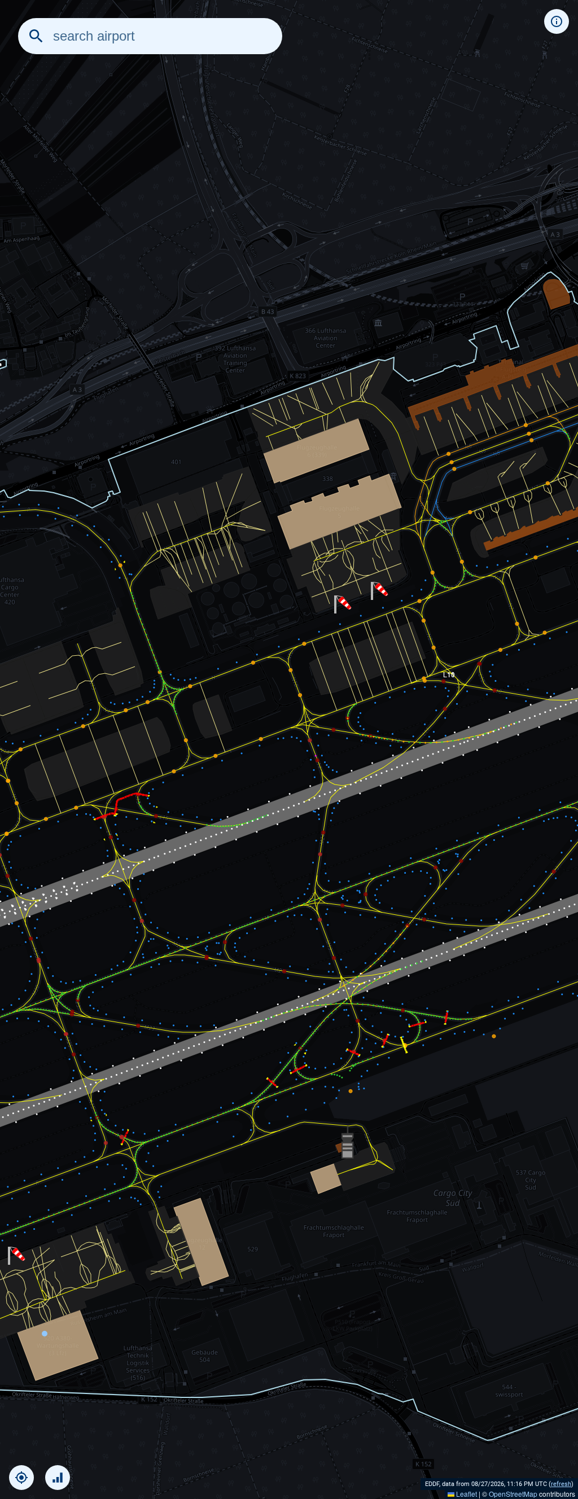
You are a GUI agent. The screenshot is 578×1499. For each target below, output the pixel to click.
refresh (561, 1484)
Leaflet (465, 1493)
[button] (17, 1256)
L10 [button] (449, 673)
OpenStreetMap (513, 1493)
